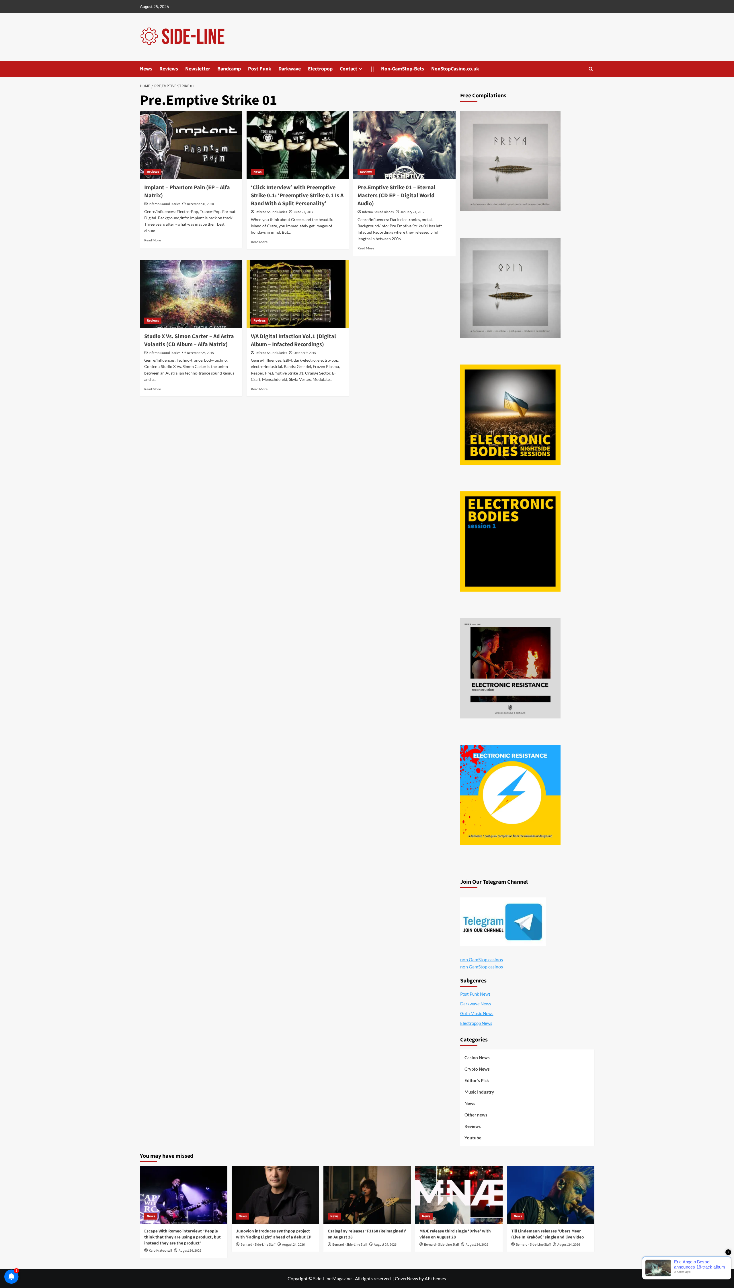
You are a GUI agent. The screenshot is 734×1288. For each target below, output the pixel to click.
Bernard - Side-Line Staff (258, 1244)
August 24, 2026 (190, 1250)
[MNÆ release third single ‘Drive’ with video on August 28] (459, 1195)
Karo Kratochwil (160, 1250)
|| (372, 68)
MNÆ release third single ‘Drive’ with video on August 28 (455, 1234)
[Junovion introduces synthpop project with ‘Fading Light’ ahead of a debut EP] (275, 1195)
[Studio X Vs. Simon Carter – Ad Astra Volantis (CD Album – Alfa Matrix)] (191, 294)
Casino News (477, 1057)
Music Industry (479, 1091)
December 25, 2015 (200, 352)
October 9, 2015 (305, 352)
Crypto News (477, 1069)
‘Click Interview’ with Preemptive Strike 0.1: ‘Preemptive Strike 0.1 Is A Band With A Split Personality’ (297, 196)
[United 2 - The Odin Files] (510, 288)
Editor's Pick (476, 1080)
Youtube (472, 1137)
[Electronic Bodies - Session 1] (510, 541)
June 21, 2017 (303, 212)
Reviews (168, 68)
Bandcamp (229, 68)
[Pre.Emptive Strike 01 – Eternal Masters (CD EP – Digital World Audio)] (404, 145)
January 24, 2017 (412, 212)
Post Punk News (475, 993)
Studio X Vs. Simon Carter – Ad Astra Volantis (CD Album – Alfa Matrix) (189, 340)
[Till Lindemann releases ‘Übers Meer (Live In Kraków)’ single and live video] (550, 1195)
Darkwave (289, 68)
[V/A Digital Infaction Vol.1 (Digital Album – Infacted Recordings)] (298, 294)
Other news (475, 1114)
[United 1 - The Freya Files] (510, 161)
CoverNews (406, 1278)
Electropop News (476, 1023)
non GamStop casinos (481, 959)
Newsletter (197, 68)
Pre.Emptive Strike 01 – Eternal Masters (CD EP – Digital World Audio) (397, 196)
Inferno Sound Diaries (164, 204)
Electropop (320, 68)
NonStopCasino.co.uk (455, 68)
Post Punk (259, 68)
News (146, 68)
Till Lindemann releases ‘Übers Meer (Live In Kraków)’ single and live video (547, 1234)
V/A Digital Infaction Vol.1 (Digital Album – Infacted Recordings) (293, 340)
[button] (590, 69)
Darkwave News (475, 1003)
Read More (152, 240)
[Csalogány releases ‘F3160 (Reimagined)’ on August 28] (367, 1195)
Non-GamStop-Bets (402, 68)
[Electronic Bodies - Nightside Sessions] (510, 415)
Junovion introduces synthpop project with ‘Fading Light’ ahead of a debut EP (273, 1234)
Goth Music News (476, 1013)
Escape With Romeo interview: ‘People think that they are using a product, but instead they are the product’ (182, 1237)
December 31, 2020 (200, 204)
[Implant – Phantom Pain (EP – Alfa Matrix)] (191, 145)
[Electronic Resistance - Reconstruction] (510, 668)
